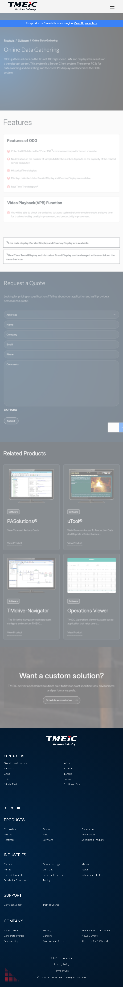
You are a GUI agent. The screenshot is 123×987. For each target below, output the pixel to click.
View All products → (85, 23)
